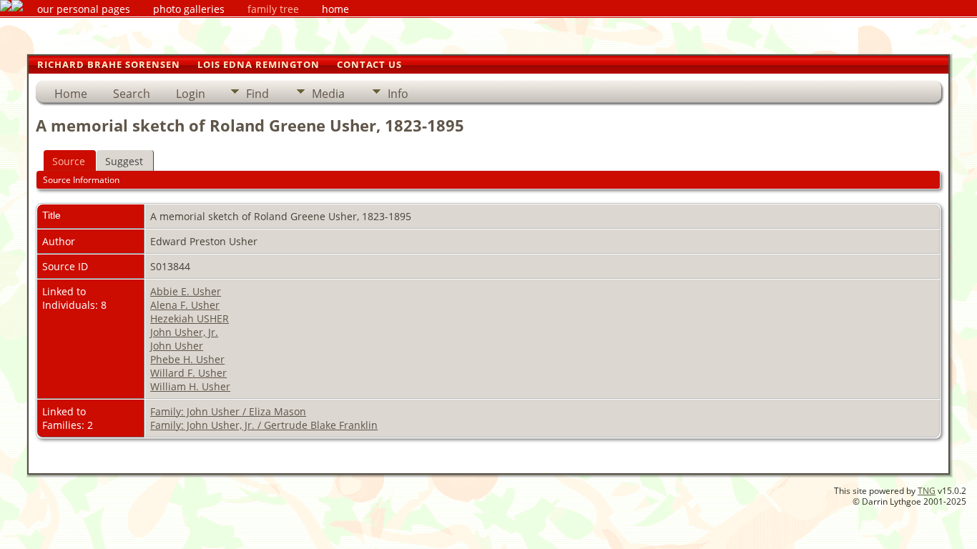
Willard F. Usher (188, 373)
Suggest (124, 161)
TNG (927, 490)
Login (190, 94)
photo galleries (189, 9)
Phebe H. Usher (187, 359)
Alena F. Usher (185, 305)
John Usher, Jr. (184, 332)
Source (68, 161)
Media (328, 94)
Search (131, 94)
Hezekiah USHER (189, 318)
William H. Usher (190, 386)
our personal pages (83, 9)
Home (70, 94)
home (335, 9)
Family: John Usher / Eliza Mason (228, 411)
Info (398, 94)
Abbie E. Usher (185, 291)
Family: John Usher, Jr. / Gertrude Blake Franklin (264, 425)
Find (257, 94)
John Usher (176, 345)
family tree (273, 9)
